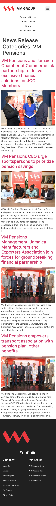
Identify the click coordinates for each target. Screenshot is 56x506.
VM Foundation (35, 481)
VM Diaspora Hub (36, 471)
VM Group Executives (11, 485)
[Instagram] (21, 453)
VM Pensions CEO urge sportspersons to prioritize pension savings (27, 161)
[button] (47, 8)
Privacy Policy (8, 495)
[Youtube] (33, 453)
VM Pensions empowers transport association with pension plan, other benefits (27, 343)
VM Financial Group (36, 466)
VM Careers (7, 490)
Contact (5, 471)
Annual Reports (8, 476)
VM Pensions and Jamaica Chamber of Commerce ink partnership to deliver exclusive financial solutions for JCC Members (27, 73)
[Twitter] (27, 453)
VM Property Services (37, 476)
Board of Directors (9, 481)
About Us (6, 466)
